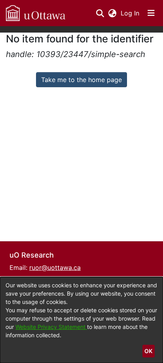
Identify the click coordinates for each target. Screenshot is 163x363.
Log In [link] (130, 13)
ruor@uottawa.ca (55, 267)
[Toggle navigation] (151, 13)
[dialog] (81, 320)
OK (148, 351)
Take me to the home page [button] (81, 80)
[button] (35, 13)
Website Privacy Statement (51, 326)
